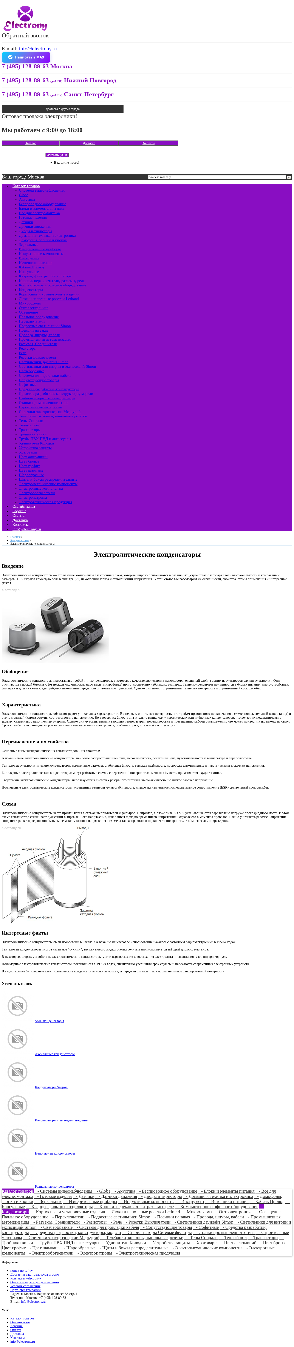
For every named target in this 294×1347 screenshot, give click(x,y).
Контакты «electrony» (26, 1278)
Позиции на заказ (33, 330)
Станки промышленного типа (43, 402)
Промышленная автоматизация (45, 339)
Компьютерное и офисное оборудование (52, 285)
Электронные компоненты (41, 488)
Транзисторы (29, 429)
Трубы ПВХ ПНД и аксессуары (45, 439)
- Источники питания (227, 1201)
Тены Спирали (31, 420)
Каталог (30, 143)
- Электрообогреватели (49, 1252)
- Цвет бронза (271, 1242)
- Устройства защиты (168, 1242)
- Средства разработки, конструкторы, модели (75, 1232)
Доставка (89, 143)
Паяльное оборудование (39, 317)
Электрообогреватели (37, 493)
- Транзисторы (263, 1237)
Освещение (28, 312)
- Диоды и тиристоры (160, 1196)
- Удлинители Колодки (123, 1242)
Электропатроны (33, 497)
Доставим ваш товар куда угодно (34, 1274)
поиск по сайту (21, 1270)
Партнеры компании (25, 1290)
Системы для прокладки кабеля (45, 375)
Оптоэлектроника (33, 308)
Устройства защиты (35, 448)
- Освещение (266, 1211)
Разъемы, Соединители (38, 344)
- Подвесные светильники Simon (117, 1216)
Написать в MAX (29, 57)
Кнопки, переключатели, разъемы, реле (52, 280)
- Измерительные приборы (90, 1201)
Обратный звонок (25, 35)
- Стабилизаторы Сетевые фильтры (157, 1232)
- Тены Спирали (201, 1237)
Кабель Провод (31, 267)
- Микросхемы (196, 1211)
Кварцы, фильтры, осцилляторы (45, 276)
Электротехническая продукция (45, 502)
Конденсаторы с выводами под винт (61, 1120)
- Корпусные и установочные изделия (67, 1211)
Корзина (16, 1326)
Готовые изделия (33, 217)
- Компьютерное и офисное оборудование (216, 1206)
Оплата (15, 1330)
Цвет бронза (29, 461)
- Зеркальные (48, 1201)
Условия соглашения (25, 1286)
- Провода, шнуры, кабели (217, 1216)
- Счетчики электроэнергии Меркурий (61, 1237)
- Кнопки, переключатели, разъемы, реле (134, 1206)
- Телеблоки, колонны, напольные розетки (141, 1237)
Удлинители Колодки (36, 443)
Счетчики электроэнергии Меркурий (50, 411)
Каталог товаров (26, 186)
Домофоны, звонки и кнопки (43, 240)
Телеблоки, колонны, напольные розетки (53, 416)
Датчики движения (35, 226)
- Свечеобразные (55, 1227)
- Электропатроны (93, 1252)
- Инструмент (189, 1201)
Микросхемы (30, 303)
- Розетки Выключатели (146, 1221)
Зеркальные (28, 244)
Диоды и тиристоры (35, 231)
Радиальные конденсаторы (54, 1186)
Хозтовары (28, 452)
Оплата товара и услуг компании (34, 1282)
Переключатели (32, 321)
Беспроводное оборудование (42, 204)
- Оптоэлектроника (232, 1211)
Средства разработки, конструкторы (49, 389)
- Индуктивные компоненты (146, 1201)
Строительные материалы (40, 407)
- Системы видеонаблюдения (63, 1191)
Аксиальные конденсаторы (55, 1054)
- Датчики (83, 1196)
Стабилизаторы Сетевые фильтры (47, 398)
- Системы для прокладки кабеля (106, 1227)
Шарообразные (31, 475)
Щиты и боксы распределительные (48, 479)
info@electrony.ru (38, 48)
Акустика (27, 199)
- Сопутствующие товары (166, 1227)
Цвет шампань (31, 470)
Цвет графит (29, 466)
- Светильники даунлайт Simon (202, 1221)
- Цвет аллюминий (237, 1242)
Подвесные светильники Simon (45, 326)
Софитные (27, 384)
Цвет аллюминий (33, 457)
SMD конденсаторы (49, 1021)
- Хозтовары (204, 1242)
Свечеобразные (31, 371)
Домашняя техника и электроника (47, 235)
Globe (23, 195)
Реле (22, 353)
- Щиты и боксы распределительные (132, 1247)
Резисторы (27, 348)
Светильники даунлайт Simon (43, 362)
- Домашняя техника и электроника (218, 1196)
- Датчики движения (116, 1196)
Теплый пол (29, 425)
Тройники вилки (33, 434)
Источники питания (35, 262)
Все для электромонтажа (39, 213)
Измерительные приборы (40, 249)
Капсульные (29, 271)
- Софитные (206, 1227)
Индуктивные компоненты (41, 253)
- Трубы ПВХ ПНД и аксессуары (66, 1242)
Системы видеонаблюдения (42, 190)
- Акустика (123, 1191)
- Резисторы (93, 1221)
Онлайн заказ (20, 1322)
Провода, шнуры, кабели (39, 335)
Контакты (148, 143)
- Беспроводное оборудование (166, 1191)
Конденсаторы (31, 290)
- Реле (114, 1221)
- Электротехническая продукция (146, 1252)
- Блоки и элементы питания (226, 1191)
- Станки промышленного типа (224, 1232)
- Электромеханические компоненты (205, 1247)
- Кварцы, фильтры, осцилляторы (59, 1206)
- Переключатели (66, 1216)
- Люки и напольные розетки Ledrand (143, 1211)
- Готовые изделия (53, 1196)
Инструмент (29, 258)
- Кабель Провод (267, 1201)
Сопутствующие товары (39, 380)
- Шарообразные (78, 1247)
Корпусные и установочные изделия (49, 294)
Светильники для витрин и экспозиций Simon (57, 366)
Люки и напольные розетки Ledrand (49, 299)
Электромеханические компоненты (48, 484)
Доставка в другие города (63, 109)
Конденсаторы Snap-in (51, 1087)
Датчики (26, 222)
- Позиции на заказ (170, 1216)
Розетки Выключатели (37, 357)
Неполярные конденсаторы (55, 1153)
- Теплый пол (232, 1237)
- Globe (101, 1191)
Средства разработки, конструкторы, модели (56, 393)
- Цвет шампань (43, 1247)
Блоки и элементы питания (41, 208)
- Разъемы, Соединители (55, 1221)
